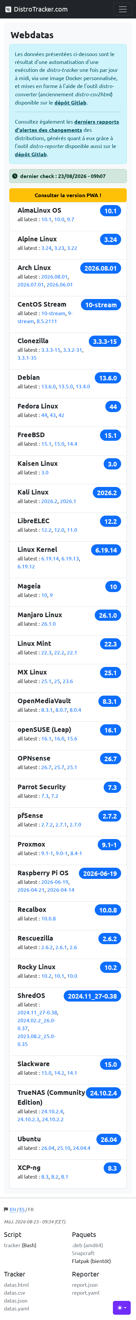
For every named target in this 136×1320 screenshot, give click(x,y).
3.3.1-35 (27, 357)
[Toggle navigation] (123, 9)
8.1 (64, 1176)
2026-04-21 (31, 889)
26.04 (47, 1147)
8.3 (45, 1176)
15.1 (46, 443)
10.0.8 (48, 918)
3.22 (72, 247)
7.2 (54, 795)
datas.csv (14, 1292)
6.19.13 (70, 558)
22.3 (46, 652)
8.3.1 (47, 709)
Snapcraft (83, 1252)
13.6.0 (48, 386)
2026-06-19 (54, 881)
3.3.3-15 (50, 349)
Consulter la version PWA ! (68, 195)
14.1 (72, 1072)
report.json (85, 1284)
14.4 (72, 443)
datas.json (15, 1300)
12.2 (46, 529)
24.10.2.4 (52, 1111)
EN (13, 1209)
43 (53, 414)
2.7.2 (47, 824)
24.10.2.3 (28, 1119)
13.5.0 (65, 386)
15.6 (72, 738)
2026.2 (49, 500)
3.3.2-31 (72, 349)
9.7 (70, 219)
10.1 (46, 219)
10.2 (46, 975)
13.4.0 (83, 386)
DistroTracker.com (40, 9)
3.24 (46, 247)
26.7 (46, 767)
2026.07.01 (30, 284)
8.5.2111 (47, 320)
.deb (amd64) (87, 1245)
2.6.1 (61, 947)
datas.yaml (16, 1308)
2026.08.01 (54, 276)
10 (44, 594)
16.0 (59, 738)
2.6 (73, 947)
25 (57, 680)
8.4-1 (76, 853)
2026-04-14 (60, 889)
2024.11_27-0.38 (37, 1012)
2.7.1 (61, 824)
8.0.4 (75, 709)
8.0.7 (61, 709)
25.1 (46, 680)
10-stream (53, 313)
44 (44, 414)
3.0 (45, 472)
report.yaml (85, 1292)
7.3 (45, 795)
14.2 (59, 1072)
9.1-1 (47, 853)
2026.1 (68, 500)
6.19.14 (50, 558)
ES (21, 1209)
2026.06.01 (60, 284)
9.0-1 (62, 853)
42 (61, 414)
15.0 (59, 443)
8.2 (54, 1176)
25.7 (59, 767)
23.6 (68, 680)
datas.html (16, 1284)
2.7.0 (75, 824)
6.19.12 (26, 566)
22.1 (72, 652)
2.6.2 (47, 947)
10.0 (59, 219)
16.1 (46, 738)
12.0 (59, 529)
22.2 (59, 652)
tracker (12, 1245)
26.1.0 (48, 623)
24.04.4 (81, 1147)
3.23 (59, 247)
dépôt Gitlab (70, 102)
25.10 (63, 1147)
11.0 (72, 529)
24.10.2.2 (53, 1119)
